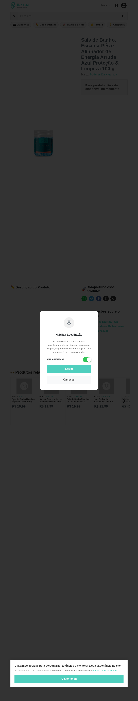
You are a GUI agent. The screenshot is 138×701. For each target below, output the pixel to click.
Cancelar (69, 379)
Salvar (69, 368)
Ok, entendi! (69, 678)
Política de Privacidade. (104, 670)
